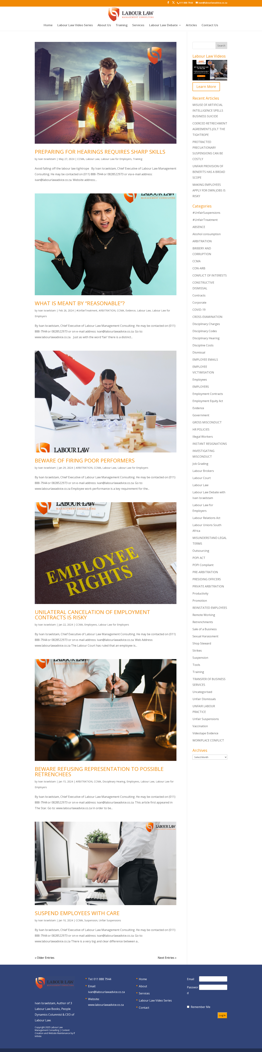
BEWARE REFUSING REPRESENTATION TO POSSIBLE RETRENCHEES (99, 771)
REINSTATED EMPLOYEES (209, 608)
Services (138, 25)
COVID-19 (199, 310)
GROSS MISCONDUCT (207, 422)
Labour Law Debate (163, 25)
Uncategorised (202, 692)
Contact (144, 1008)
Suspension (90, 920)
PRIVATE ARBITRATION (208, 586)
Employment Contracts (207, 394)
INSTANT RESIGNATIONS (209, 444)
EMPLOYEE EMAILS (205, 360)
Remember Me (200, 1007)
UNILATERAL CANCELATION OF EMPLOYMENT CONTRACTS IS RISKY (92, 614)
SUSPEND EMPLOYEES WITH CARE (77, 913)
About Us (104, 25)
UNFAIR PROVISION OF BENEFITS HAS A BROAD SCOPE (208, 172)
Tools (196, 665)
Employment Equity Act (207, 401)
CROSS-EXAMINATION (207, 317)
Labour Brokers (203, 471)
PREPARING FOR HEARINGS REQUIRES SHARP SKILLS (100, 151)
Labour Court (201, 478)
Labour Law (92, 159)
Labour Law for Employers (116, 159)
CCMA (80, 159)
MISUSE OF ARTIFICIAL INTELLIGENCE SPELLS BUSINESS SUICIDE (207, 110)
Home (48, 25)
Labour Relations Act (206, 518)
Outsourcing (200, 551)
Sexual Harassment (205, 636)
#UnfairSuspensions (206, 213)
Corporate (199, 302)
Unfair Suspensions (110, 920)
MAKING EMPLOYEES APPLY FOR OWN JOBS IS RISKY (208, 190)
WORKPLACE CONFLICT (208, 740)
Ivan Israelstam (47, 159)
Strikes (197, 650)
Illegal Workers (202, 437)
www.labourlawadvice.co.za (106, 1005)
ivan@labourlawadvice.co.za (106, 992)
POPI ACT (198, 558)
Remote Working (203, 615)
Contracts (199, 295)
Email (190, 979)
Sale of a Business (204, 629)
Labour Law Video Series (75, 25)
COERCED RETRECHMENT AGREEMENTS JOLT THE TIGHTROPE (209, 129)
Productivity (200, 593)
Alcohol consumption (206, 234)
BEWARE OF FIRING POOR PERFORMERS (85, 460)
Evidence (130, 310)
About (143, 986)
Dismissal (198, 352)
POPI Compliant (203, 565)
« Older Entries (44, 958)
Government (200, 415)
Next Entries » (167, 958)
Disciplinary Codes (204, 331)
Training (122, 25)
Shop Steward (201, 643)
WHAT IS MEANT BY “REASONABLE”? (80, 303)
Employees (90, 624)
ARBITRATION (107, 310)
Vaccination (200, 726)
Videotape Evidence (205, 733)
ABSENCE (198, 227)
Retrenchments (202, 622)
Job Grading (200, 464)
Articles (191, 25)
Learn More (206, 86)
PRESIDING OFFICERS (206, 579)
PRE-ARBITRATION (205, 572)
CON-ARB (198, 268)
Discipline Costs (203, 345)
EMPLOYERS (200, 387)
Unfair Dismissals (204, 699)
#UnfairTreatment (86, 310)
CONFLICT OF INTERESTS (209, 275)
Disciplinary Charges (206, 324)
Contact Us (210, 25)
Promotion (199, 601)
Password (192, 990)
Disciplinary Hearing (113, 781)
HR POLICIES (200, 429)
